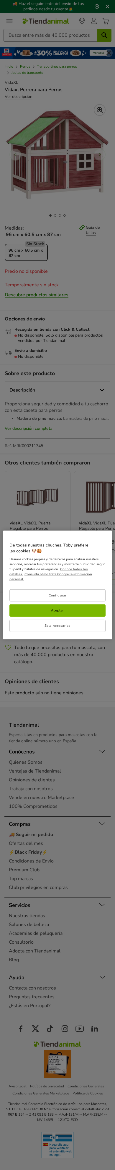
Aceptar (57, 610)
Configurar (58, 595)
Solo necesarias (58, 625)
